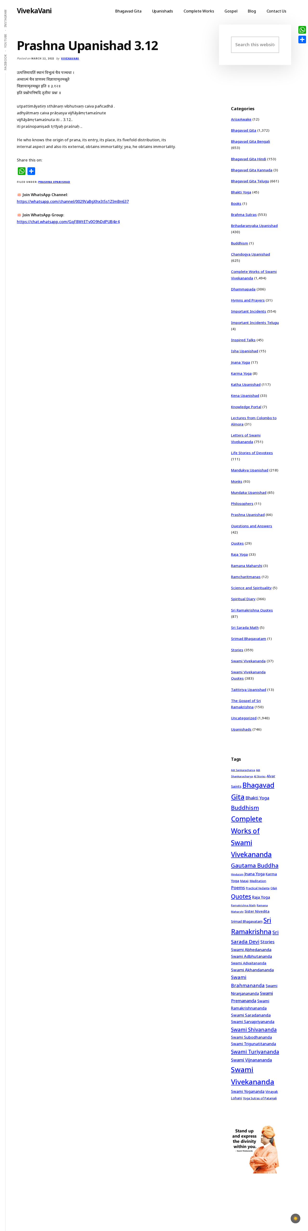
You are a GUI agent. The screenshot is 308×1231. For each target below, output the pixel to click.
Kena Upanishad (245, 395)
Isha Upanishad (244, 350)
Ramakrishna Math (243, 905)
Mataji (244, 881)
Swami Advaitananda (248, 963)
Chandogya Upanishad (250, 254)
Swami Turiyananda (255, 1051)
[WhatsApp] (302, 30)
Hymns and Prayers (248, 300)
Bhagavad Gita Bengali (250, 141)
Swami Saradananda (251, 1015)
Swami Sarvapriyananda (252, 1021)
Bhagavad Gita (243, 130)
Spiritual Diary (243, 598)
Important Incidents (248, 311)
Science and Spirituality (251, 587)
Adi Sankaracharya (243, 770)
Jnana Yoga (240, 362)
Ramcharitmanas (246, 576)
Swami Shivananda (254, 1029)
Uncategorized (244, 717)
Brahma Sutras (244, 214)
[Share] (302, 39)
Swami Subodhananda (251, 1037)
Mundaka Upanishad (248, 492)
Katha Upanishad (246, 384)
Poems (238, 887)
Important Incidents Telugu (255, 322)
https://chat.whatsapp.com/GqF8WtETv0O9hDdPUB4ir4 (68, 221)
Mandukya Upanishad (249, 470)
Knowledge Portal (246, 406)
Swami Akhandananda (252, 970)
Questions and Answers (251, 525)
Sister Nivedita (257, 911)
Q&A (273, 888)
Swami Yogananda (247, 1091)
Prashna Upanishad (54, 182)
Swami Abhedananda (251, 949)
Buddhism (239, 243)
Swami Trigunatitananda (253, 1043)
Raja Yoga (239, 554)
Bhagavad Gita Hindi (248, 158)
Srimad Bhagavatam (248, 638)
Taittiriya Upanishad (248, 689)
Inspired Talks (243, 339)
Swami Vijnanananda (251, 1060)
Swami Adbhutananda (251, 956)
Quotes (237, 543)
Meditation (258, 881)
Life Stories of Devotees (252, 452)
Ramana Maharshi (246, 565)
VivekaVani (34, 10)
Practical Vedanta (258, 888)
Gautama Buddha (254, 865)
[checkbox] (295, 1218)
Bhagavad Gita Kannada (251, 170)
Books (236, 203)
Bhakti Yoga (241, 192)
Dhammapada (243, 289)
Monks (236, 481)
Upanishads (241, 729)
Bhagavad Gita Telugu (250, 181)
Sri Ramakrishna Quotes (252, 610)
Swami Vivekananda (248, 660)
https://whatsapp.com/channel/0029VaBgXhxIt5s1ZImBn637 (73, 201)
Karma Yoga (241, 373)
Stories (237, 649)
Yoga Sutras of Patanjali (260, 1098)
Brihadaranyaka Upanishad (254, 225)
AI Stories (260, 776)
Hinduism (237, 874)
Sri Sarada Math (245, 627)
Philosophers (242, 503)
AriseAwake (241, 119)
